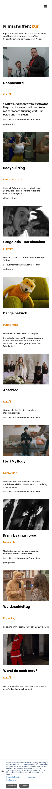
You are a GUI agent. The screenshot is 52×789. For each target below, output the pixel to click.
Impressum (31, 777)
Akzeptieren (11, 786)
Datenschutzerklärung (14, 777)
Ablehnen (24, 786)
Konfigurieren (11, 780)
